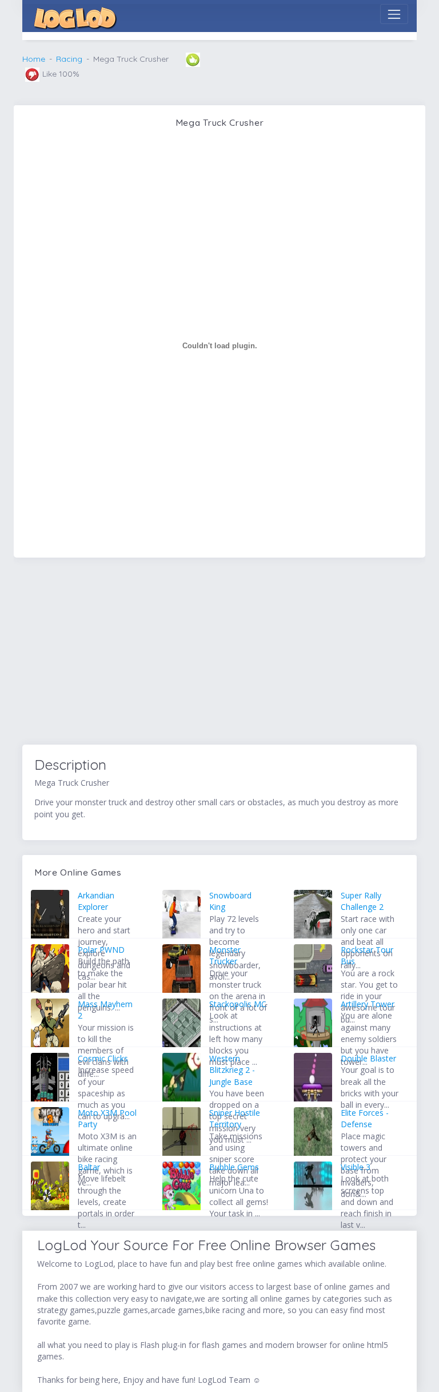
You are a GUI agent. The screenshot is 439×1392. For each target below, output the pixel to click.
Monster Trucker (225, 955)
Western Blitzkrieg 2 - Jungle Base (232, 1070)
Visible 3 (355, 1167)
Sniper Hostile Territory (234, 1118)
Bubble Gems (234, 1167)
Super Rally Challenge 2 (362, 901)
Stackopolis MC (237, 1004)
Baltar (89, 1167)
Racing (69, 59)
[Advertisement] (219, 653)
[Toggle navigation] (394, 14)
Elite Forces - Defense (365, 1118)
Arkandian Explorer (96, 901)
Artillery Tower (367, 1004)
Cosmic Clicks (103, 1058)
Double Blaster (368, 1058)
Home (33, 59)
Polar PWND (101, 949)
